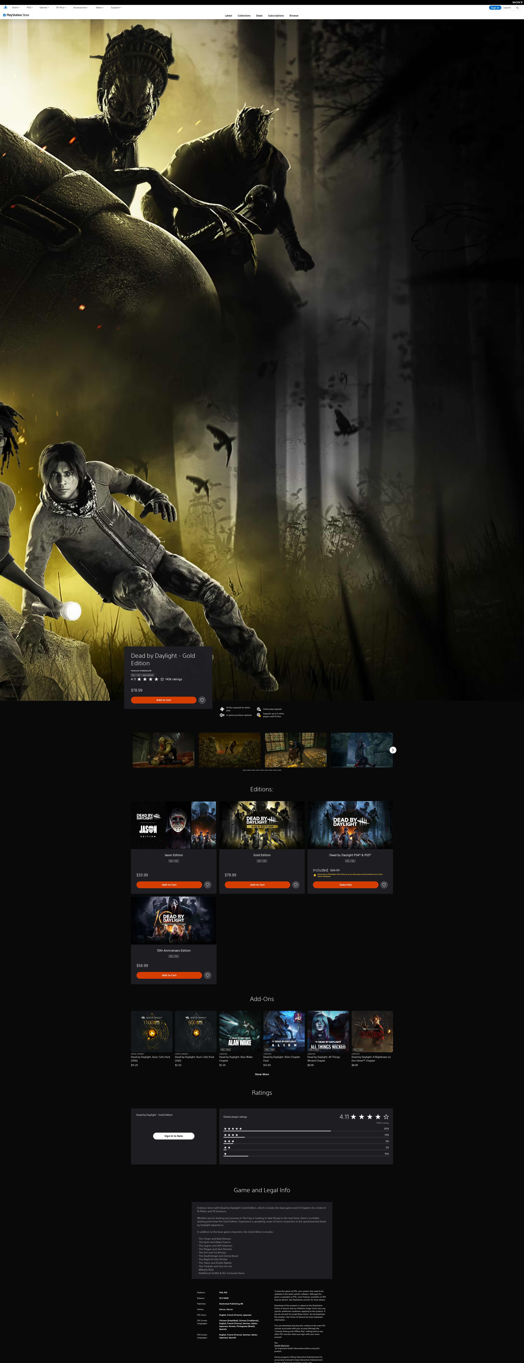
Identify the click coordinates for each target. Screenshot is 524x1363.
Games (43, 7)
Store (15, 7)
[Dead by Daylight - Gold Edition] (163, 750)
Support (115, 7)
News (99, 7)
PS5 (29, 7)
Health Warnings (281, 1345)
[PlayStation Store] (17, 15)
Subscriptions (276, 15)
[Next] (393, 750)
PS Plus (60, 7)
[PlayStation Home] (5, 7)
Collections (244, 15)
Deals (259, 15)
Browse (294, 15)
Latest (228, 15)
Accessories (79, 7)
